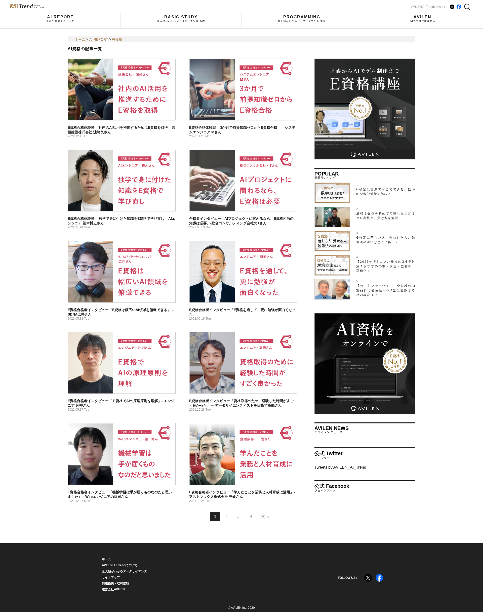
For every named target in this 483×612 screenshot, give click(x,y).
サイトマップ (111, 577)
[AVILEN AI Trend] (27, 6)
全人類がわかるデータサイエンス (124, 571)
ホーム (106, 559)
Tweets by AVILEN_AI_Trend (340, 467)
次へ (265, 516)
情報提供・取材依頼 (115, 583)
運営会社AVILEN (113, 589)
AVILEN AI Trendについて (428, 7)
